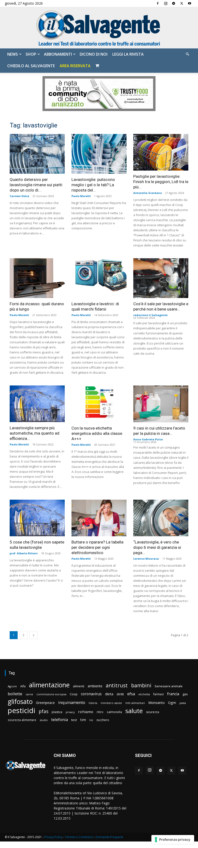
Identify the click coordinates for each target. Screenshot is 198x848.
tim (83, 719)
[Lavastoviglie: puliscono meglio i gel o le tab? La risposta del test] (99, 154)
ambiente (95, 686)
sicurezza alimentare (22, 720)
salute (134, 710)
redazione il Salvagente (150, 315)
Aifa (23, 686)
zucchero (102, 720)
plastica (57, 712)
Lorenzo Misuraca (146, 558)
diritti (120, 694)
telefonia (59, 719)
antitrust (117, 685)
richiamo (85, 711)
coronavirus (91, 693)
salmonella (114, 712)
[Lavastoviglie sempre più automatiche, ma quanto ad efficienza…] (37, 403)
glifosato (20, 701)
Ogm (172, 702)
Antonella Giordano (147, 193)
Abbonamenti (58, 54)
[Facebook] (157, 3)
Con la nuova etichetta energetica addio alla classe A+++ (96, 433)
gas (185, 694)
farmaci (158, 694)
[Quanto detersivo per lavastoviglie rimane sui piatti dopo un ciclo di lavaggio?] (37, 154)
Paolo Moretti (81, 196)
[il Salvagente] (99, 27)
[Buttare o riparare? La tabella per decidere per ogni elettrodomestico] (99, 518)
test (74, 720)
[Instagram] (165, 3)
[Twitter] (181, 3)
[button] (187, 54)
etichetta (144, 694)
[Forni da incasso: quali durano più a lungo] (37, 278)
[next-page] (33, 635)
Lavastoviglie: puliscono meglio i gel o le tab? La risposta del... (93, 184)
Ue (91, 720)
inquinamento (71, 702)
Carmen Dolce (19, 196)
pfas (43, 711)
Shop (31, 54)
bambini (141, 685)
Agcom (12, 686)
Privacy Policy (53, 837)
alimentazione (49, 684)
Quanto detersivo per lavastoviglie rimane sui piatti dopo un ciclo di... (36, 184)
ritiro (100, 712)
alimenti (78, 686)
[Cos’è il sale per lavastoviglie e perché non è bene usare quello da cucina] (160, 278)
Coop (74, 694)
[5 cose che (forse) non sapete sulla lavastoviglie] (37, 518)
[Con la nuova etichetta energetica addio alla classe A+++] (99, 403)
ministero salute (111, 703)
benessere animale (169, 686)
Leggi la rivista (128, 54)
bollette (15, 693)
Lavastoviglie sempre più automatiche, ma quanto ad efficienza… (34, 433)
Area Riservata (75, 65)
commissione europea (51, 694)
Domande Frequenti (109, 837)
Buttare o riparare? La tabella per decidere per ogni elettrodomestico (97, 547)
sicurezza (152, 712)
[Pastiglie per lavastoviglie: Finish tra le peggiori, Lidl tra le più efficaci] (160, 152)
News (12, 54)
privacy (70, 712)
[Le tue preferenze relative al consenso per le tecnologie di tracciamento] (172, 839)
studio (44, 720)
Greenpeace (45, 702)
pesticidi (21, 710)
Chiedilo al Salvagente (31, 65)
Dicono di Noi (93, 54)
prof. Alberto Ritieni (24, 553)
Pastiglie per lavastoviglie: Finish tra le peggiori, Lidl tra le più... (160, 181)
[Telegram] (173, 3)
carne (29, 694)
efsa (131, 693)
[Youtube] (189, 3)
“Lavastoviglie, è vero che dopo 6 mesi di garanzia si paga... (157, 547)
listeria (93, 703)
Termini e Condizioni (79, 837)
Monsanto (156, 702)
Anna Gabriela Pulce (148, 439)
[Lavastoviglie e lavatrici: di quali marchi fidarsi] (99, 278)
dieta (109, 693)
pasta (182, 703)
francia (173, 693)
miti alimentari (135, 703)
